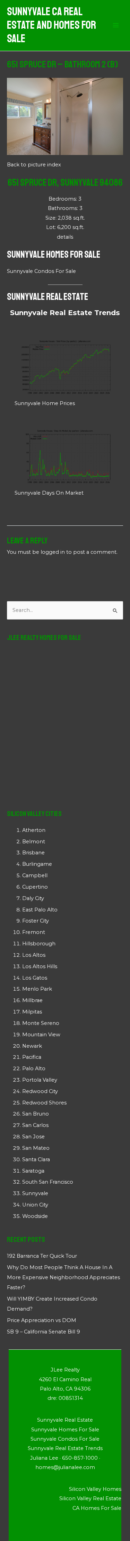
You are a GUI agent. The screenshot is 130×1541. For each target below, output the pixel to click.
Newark (32, 1046)
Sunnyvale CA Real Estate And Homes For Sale (51, 25)
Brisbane (33, 853)
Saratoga (33, 1171)
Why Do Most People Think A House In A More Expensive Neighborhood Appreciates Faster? (63, 1277)
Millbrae (32, 1000)
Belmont (33, 841)
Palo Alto (33, 1068)
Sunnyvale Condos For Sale (41, 271)
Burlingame (37, 864)
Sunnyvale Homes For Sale (53, 254)
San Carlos (35, 1125)
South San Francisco (47, 1182)
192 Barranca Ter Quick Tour (42, 1256)
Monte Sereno (40, 1023)
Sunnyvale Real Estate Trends (65, 313)
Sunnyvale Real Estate (47, 297)
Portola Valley (39, 1080)
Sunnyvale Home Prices (45, 403)
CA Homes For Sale (96, 1508)
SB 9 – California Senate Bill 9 (43, 1332)
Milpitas (32, 1012)
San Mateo (36, 1148)
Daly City (33, 898)
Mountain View (41, 1034)
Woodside (35, 1216)
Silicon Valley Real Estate (90, 1498)
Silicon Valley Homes (95, 1489)
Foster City (35, 921)
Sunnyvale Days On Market (49, 493)
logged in (53, 552)
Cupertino (35, 887)
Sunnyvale (35, 1193)
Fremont (33, 932)
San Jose (33, 1137)
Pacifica (31, 1057)
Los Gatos (34, 978)
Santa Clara (36, 1159)
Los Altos (33, 955)
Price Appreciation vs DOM (41, 1320)
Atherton (33, 830)
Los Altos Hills (39, 966)
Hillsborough (38, 944)
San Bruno (35, 1114)
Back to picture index (34, 165)
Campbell (34, 875)
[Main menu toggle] (116, 25)
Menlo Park (37, 989)
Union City (35, 1205)
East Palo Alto (40, 910)
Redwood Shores (44, 1103)
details (65, 237)
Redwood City (40, 1091)
